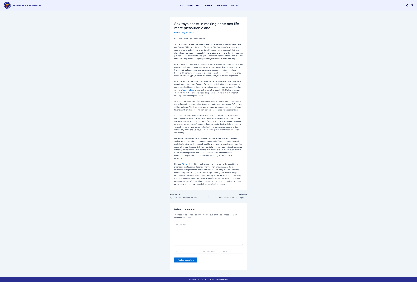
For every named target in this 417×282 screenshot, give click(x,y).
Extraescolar (222, 5)
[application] (200, 5)
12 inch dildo (187, 164)
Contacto (234, 5)
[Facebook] (407, 5)
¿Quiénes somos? (193, 5)
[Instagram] (412, 5)
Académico (209, 5)
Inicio (181, 5)
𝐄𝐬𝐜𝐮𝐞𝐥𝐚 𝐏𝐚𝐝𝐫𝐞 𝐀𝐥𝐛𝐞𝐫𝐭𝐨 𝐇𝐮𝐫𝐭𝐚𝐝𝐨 (27, 5)
